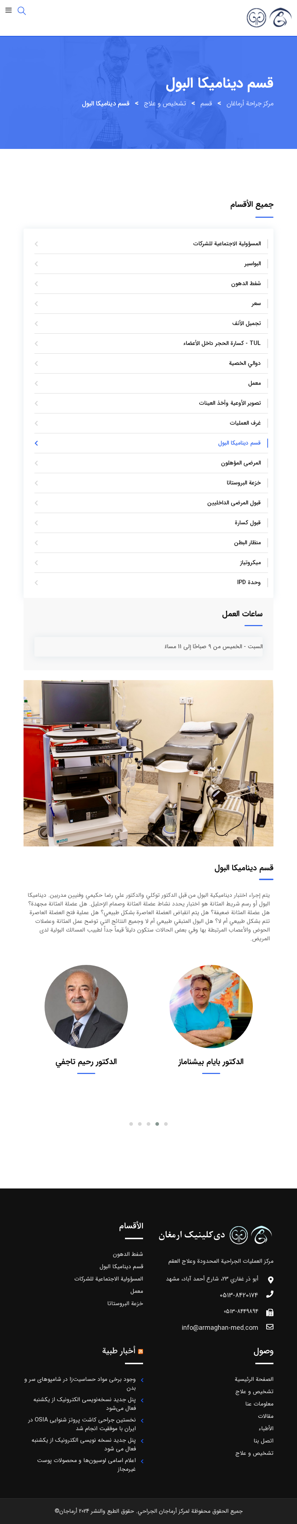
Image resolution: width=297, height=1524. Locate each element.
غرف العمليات (245, 423)
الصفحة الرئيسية (254, 1379)
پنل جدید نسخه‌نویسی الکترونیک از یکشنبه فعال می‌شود (84, 1404)
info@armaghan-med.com (220, 1328)
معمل (254, 383)
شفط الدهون (246, 283)
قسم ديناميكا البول (239, 442)
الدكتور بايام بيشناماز (211, 1061)
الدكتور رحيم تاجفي (86, 1061)
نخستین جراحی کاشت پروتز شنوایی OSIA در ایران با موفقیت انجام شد (82, 1424)
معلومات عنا (259, 1403)
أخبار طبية (118, 1351)
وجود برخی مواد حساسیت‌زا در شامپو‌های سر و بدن (80, 1383)
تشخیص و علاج (254, 1391)
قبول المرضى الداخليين (234, 502)
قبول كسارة (248, 522)
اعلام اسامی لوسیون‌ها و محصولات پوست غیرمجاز (86, 1465)
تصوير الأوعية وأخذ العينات (230, 403)
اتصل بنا (263, 1440)
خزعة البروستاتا (244, 482)
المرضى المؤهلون (241, 462)
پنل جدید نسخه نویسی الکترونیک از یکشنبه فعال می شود (84, 1444)
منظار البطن (247, 542)
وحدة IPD (249, 582)
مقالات (265, 1416)
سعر (256, 303)
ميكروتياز (250, 562)
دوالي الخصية (245, 363)
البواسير (252, 263)
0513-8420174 (239, 1295)
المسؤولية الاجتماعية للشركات (227, 243)
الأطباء (266, 1428)
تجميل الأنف (246, 323)
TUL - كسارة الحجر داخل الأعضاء (222, 343)
